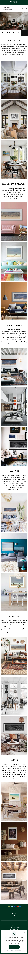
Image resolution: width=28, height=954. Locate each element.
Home (14, 911)
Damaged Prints (14, 929)
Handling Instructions (14, 927)
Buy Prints (14, 913)
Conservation (14, 918)
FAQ (14, 922)
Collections (13, 915)
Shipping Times (14, 925)
